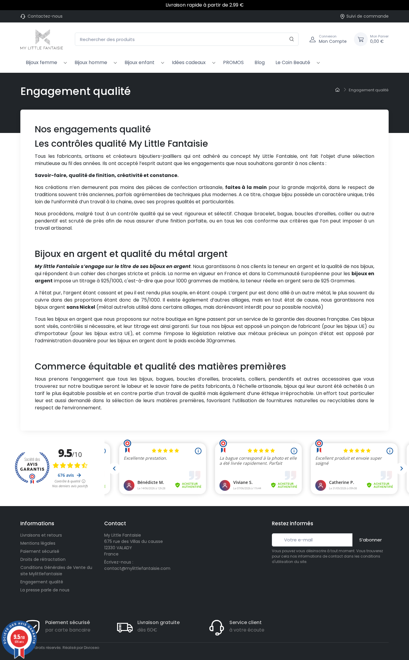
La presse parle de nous (44, 590)
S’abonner (370, 540)
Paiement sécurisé (39, 551)
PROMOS (233, 62)
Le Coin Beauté (292, 62)
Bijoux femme (41, 62)
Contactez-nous (45, 16)
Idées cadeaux (189, 62)
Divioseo (91, 647)
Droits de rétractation (43, 559)
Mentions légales (37, 543)
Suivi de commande (367, 16)
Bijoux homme (91, 62)
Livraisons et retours (41, 535)
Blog (260, 62)
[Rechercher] (292, 39)
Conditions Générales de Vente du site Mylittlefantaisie (56, 570)
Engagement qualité (41, 582)
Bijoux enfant (139, 62)
